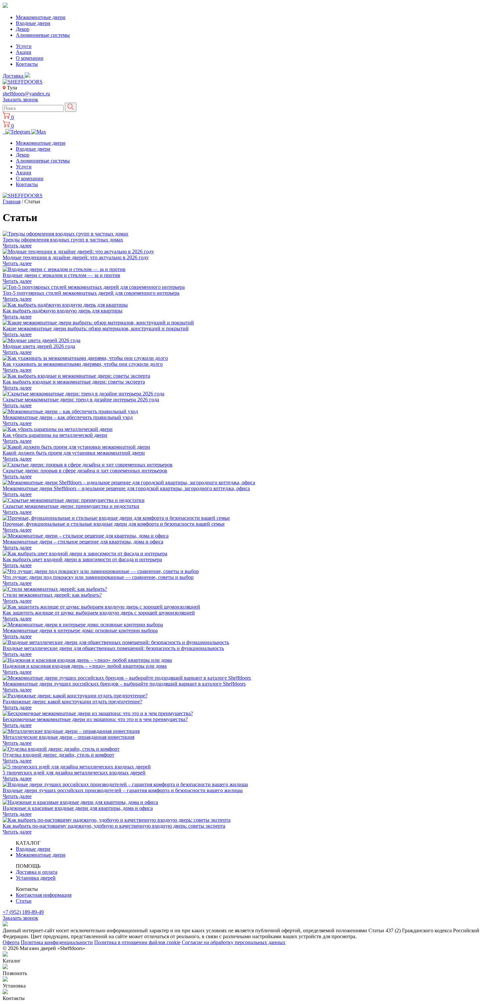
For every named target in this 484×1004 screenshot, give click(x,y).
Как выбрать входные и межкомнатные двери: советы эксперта (74, 382)
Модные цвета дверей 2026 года (39, 346)
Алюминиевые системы (43, 35)
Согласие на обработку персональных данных (233, 942)
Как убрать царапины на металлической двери (55, 435)
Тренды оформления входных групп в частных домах (63, 239)
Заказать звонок (20, 99)
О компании (29, 58)
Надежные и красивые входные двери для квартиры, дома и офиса (78, 808)
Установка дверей (36, 878)
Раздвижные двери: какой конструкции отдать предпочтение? (72, 701)
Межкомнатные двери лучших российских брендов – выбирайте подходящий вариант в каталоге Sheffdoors (124, 684)
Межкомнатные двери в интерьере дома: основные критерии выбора (80, 630)
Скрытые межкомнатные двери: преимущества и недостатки (71, 506)
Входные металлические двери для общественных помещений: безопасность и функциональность (113, 648)
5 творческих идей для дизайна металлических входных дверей (74, 772)
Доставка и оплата (36, 872)
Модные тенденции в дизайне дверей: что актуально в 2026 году (76, 257)
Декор (22, 29)
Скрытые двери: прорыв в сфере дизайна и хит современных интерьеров (85, 470)
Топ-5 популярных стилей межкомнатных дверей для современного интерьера (91, 293)
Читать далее (17, 245)
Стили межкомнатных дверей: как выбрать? (52, 595)
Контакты (27, 64)
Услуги (24, 46)
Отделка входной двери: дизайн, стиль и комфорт (58, 755)
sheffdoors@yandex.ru (26, 93)
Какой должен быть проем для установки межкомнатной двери (74, 453)
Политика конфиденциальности (57, 942)
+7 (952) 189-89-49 (23, 912)
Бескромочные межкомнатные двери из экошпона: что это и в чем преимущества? (95, 719)
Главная (11, 201)
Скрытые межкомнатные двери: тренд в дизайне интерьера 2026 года (81, 399)
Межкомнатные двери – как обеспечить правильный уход (68, 417)
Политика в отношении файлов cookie (137, 942)
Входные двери (33, 23)
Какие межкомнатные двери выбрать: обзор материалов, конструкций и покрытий (96, 328)
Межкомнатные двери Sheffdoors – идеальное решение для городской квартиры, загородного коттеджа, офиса (126, 488)
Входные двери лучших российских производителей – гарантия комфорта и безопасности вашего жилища (123, 790)
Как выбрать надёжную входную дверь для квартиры (62, 311)
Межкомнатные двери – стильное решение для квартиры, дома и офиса (83, 541)
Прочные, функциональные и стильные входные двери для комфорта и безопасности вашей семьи (114, 524)
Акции (23, 52)
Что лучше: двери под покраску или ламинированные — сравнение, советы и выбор (98, 577)
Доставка (14, 76)
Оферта (11, 942)
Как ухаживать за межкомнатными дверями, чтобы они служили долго (83, 364)
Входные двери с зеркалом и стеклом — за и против (61, 275)
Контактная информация (43, 895)
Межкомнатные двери (41, 17)
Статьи (24, 901)
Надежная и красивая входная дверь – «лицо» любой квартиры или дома (85, 666)
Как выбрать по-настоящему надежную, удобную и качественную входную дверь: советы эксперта (114, 826)
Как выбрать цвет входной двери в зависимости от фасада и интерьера (82, 559)
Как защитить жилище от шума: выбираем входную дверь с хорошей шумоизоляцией (99, 612)
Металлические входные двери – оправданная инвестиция (68, 737)
